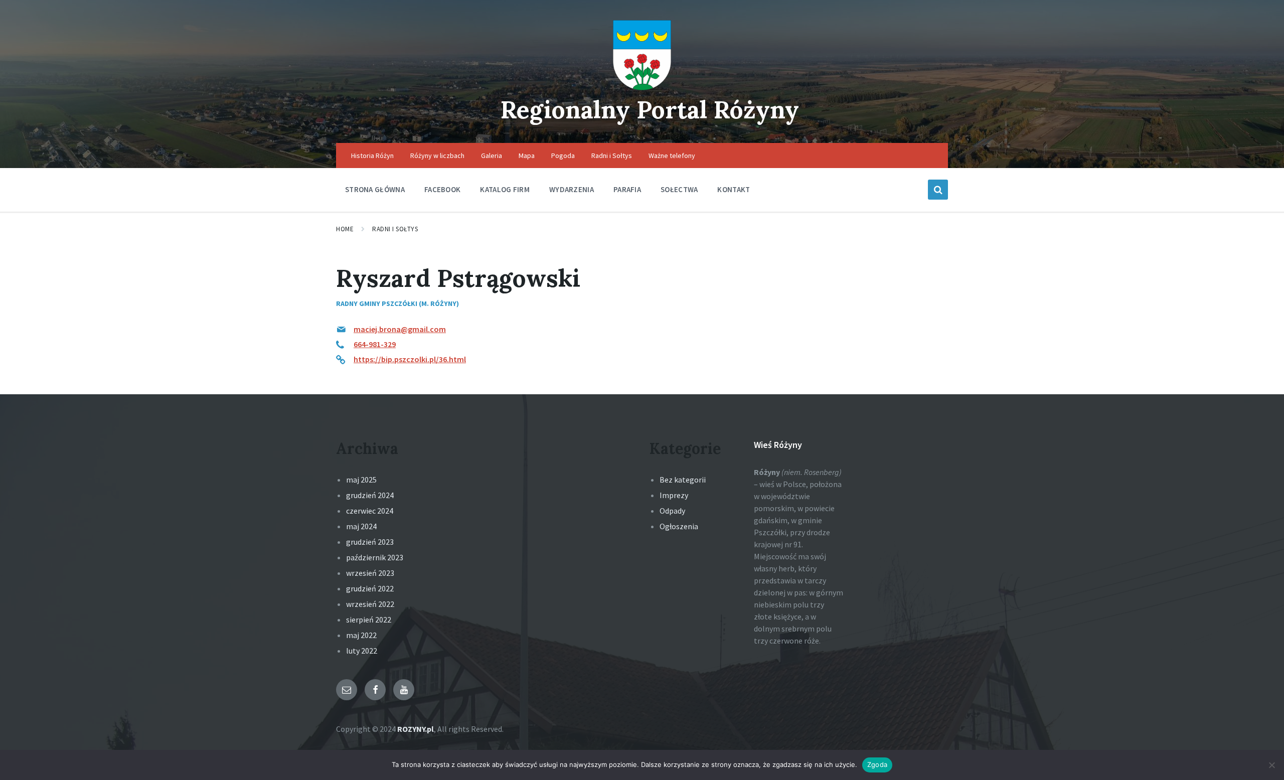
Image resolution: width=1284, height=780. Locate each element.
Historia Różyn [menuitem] (372, 155)
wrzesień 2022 (370, 604)
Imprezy (674, 495)
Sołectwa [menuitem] (679, 189)
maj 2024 (361, 526)
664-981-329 (375, 344)
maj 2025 (361, 480)
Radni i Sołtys (395, 229)
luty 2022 (361, 651)
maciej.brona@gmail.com (400, 329)
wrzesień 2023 (370, 573)
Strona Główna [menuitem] (375, 189)
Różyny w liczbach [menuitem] (437, 155)
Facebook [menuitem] (442, 189)
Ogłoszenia (679, 526)
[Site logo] (642, 87)
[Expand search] (938, 190)
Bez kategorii (683, 480)
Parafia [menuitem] (627, 189)
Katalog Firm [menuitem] (505, 189)
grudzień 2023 (370, 542)
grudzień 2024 (370, 495)
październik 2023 (374, 557)
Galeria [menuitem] (491, 155)
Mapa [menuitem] (527, 155)
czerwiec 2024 (369, 511)
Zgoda (877, 764)
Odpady (672, 511)
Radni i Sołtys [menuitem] (611, 155)
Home (345, 229)
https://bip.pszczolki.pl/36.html (410, 359)
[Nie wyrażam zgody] (1271, 765)
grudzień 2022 (370, 588)
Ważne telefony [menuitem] (672, 155)
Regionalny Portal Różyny (650, 109)
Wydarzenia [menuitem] (571, 189)
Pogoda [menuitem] (563, 155)
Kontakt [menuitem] (733, 189)
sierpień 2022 (368, 619)
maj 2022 (361, 635)
